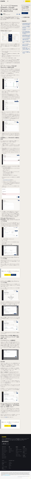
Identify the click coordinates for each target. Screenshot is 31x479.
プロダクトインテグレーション (19, 450)
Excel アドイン (3, 455)
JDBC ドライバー (4, 449)
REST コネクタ (3, 454)
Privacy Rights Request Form (6, 475)
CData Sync (10, 448)
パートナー (17, 453)
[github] (6, 441)
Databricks (10, 463)
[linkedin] (2, 441)
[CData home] (3, 1)
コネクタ (17, 448)
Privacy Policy (7, 474)
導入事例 (6, 417)
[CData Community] (7, 441)
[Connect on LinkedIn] (19, 14)
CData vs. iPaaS (18, 454)
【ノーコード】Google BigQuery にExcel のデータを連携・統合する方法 (26, 45)
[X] (3, 441)
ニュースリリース (25, 449)
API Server (3, 453)
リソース (3, 465)
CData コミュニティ (4, 462)
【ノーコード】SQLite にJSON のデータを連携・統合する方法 (26, 52)
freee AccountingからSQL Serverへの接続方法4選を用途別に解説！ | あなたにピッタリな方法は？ (26, 32)
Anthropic (10, 462)
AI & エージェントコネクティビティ (19, 452)
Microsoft (10, 465)
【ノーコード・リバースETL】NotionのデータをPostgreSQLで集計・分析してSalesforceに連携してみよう (26, 48)
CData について (25, 448)
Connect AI (10, 449)
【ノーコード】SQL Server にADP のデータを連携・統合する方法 (26, 42)
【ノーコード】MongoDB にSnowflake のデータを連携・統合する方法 (26, 27)
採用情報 (24, 455)
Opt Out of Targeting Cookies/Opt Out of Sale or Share (24, 476)
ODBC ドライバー (4, 448)
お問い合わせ (27, 1)
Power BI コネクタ (4, 456)
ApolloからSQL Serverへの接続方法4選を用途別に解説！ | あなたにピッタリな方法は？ (26, 36)
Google (10, 464)
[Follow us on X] (18, 14)
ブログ (2, 464)
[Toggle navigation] (7, 1)
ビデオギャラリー (4, 469)
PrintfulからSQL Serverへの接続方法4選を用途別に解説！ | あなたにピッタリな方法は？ (26, 24)
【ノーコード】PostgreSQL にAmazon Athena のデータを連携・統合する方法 (26, 39)
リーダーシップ (25, 453)
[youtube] (5, 441)
